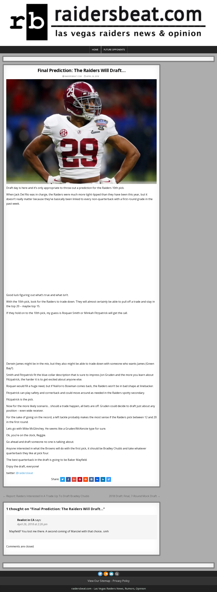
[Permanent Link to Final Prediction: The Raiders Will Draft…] (81, 131)
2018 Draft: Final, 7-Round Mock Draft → (134, 496)
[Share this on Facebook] (68, 479)
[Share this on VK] (91, 479)
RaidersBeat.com (73, 76)
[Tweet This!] (62, 479)
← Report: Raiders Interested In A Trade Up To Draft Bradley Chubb (46, 496)
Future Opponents (114, 49)
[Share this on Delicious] (108, 479)
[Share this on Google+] (74, 479)
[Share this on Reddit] (85, 479)
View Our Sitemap (99, 581)
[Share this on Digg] (97, 479)
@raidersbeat (24, 473)
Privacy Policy (121, 581)
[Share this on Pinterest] (79, 479)
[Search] (117, 574)
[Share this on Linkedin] (103, 479)
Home (95, 49)
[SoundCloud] (106, 574)
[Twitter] (100, 574)
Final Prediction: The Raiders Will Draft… (82, 70)
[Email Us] (111, 574)
